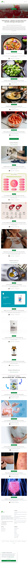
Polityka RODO (19, 541)
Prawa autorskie (7, 541)
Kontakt (16, 541)
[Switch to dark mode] (24, 1)
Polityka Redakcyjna (24, 541)
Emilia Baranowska (3, 529)
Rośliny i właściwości (14, 51)
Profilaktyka (15, 533)
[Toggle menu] (26, 1)
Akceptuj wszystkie (8, 560)
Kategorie (15, 526)
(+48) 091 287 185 (4, 523)
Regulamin (3, 541)
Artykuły (15, 510)
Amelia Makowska (3, 528)
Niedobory (14, 250)
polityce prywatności (11, 557)
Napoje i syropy (16, 537)
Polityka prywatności (12, 541)
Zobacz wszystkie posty (14, 144)
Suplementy (14, 359)
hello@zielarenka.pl (4, 524)
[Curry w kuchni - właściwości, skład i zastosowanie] (14, 44)
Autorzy (2, 526)
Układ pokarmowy (14, 392)
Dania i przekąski (14, 104)
